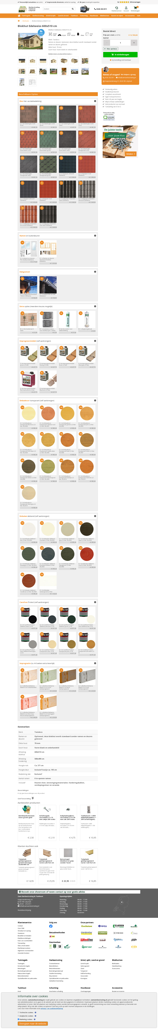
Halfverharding (86, 973)
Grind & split (85, 963)
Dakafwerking (116, 966)
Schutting (84, 16)
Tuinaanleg (21, 943)
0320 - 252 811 (25, 904)
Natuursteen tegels (24, 973)
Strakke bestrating (55, 973)
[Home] (19, 21)
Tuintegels (26, 16)
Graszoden (84, 976)
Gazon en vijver (117, 16)
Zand (82, 968)
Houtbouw (94, 16)
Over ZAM (21, 928)
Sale (138, 16)
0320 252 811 (109, 77)
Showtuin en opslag (24, 931)
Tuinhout (74, 16)
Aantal (105, 38)
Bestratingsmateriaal (24, 971)
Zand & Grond (63, 16)
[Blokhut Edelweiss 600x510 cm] (31, 41)
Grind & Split (51, 16)
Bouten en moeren (118, 991)
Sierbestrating (38, 16)
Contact (20, 926)
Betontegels (22, 968)
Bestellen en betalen (24, 936)
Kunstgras (84, 978)
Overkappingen (86, 991)
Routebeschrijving (24, 910)
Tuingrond (84, 971)
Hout (19, 991)
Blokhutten (104, 16)
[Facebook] (50, 926)
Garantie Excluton (23, 953)
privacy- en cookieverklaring (52, 1008)
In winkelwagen (122, 54)
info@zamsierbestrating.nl (127, 77)
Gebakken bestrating (56, 981)
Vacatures (21, 933)
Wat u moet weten (24, 946)
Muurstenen (53, 976)
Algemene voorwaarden (26, 951)
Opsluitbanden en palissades (27, 978)
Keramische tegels (24, 966)
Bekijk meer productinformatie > (60, 54)
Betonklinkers (53, 966)
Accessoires (130, 16)
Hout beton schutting (56, 991)
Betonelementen (23, 976)
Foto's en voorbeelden (25, 941)
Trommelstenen (54, 963)
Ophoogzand (85, 966)
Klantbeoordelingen (24, 938)
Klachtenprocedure (24, 948)
